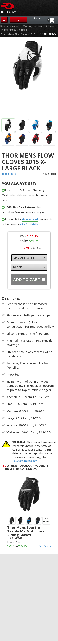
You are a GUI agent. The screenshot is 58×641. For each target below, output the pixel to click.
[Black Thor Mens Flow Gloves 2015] (29, 78)
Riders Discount (9, 26)
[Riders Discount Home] (7, 6)
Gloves (50, 26)
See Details (45, 546)
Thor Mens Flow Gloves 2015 (18, 34)
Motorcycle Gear (32, 26)
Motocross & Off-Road (14, 30)
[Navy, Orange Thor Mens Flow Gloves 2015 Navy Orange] (8, 138)
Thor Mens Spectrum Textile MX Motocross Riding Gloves (25, 531)
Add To (27, 279)
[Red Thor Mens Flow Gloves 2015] (35, 138)
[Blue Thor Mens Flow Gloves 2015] (35, 125)
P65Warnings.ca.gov (24, 460)
